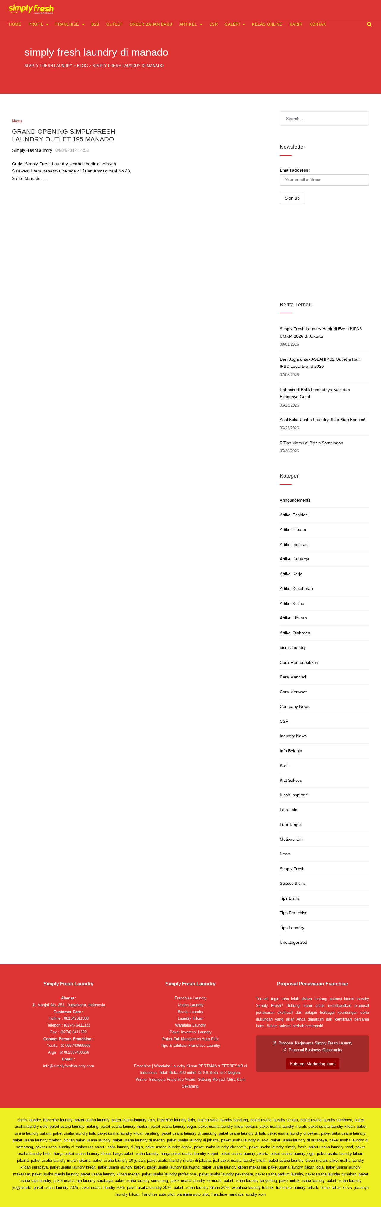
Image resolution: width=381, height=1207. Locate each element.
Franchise (67, 24)
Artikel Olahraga (295, 632)
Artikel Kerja (291, 573)
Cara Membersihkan (299, 662)
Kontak (317, 24)
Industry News (293, 735)
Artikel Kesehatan (296, 588)
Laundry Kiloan (190, 1018)
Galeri (232, 24)
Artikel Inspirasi (294, 544)
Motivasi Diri (291, 839)
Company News (295, 706)
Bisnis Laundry (190, 1012)
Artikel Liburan (293, 618)
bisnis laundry (293, 647)
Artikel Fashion (294, 515)
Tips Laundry (292, 927)
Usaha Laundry (191, 1005)
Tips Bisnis (290, 898)
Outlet (114, 24)
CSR (213, 24)
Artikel (188, 24)
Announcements (295, 500)
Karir (296, 24)
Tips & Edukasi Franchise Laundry (190, 1045)
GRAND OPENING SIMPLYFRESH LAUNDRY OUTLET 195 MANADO (63, 135)
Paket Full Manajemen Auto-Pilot (190, 1039)
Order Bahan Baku (151, 24)
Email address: (295, 170)
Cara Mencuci (293, 677)
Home (15, 24)
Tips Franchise (293, 912)
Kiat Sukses (291, 780)
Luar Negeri (291, 824)
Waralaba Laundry (190, 1025)
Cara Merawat (293, 691)
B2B (95, 24)
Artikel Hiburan (293, 529)
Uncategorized (293, 942)
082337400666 (76, 1052)
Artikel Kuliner (293, 603)
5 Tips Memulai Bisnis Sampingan (311, 442)
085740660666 (77, 1045)
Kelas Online (267, 24)
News (17, 121)
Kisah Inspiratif (293, 794)
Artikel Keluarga (295, 559)
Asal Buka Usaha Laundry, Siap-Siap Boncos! (322, 419)
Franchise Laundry (191, 998)
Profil (35, 24)
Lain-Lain (288, 809)
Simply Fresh (292, 868)
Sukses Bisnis (293, 883)
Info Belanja (291, 750)
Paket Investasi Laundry (191, 1032)
